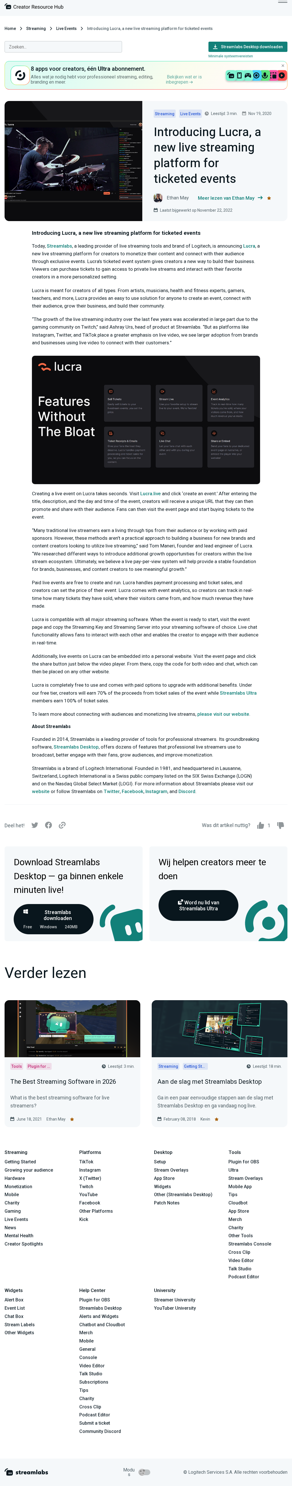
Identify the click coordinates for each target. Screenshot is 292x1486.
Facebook (132, 791)
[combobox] (63, 46)
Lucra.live (150, 493)
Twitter (112, 791)
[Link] (62, 825)
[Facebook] (48, 826)
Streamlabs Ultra (238, 693)
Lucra (249, 246)
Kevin (205, 1119)
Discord (187, 791)
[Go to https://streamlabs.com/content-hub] (34, 7)
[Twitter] (34, 826)
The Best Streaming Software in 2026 (63, 1081)
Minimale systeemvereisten (230, 56)
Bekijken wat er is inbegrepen (184, 79)
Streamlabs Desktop (76, 747)
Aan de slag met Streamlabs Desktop (209, 1081)
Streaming (36, 28)
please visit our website (223, 714)
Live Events (66, 28)
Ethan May (56, 1119)
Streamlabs (59, 246)
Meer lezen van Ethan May (226, 198)
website (41, 791)
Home (10, 28)
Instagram (156, 791)
